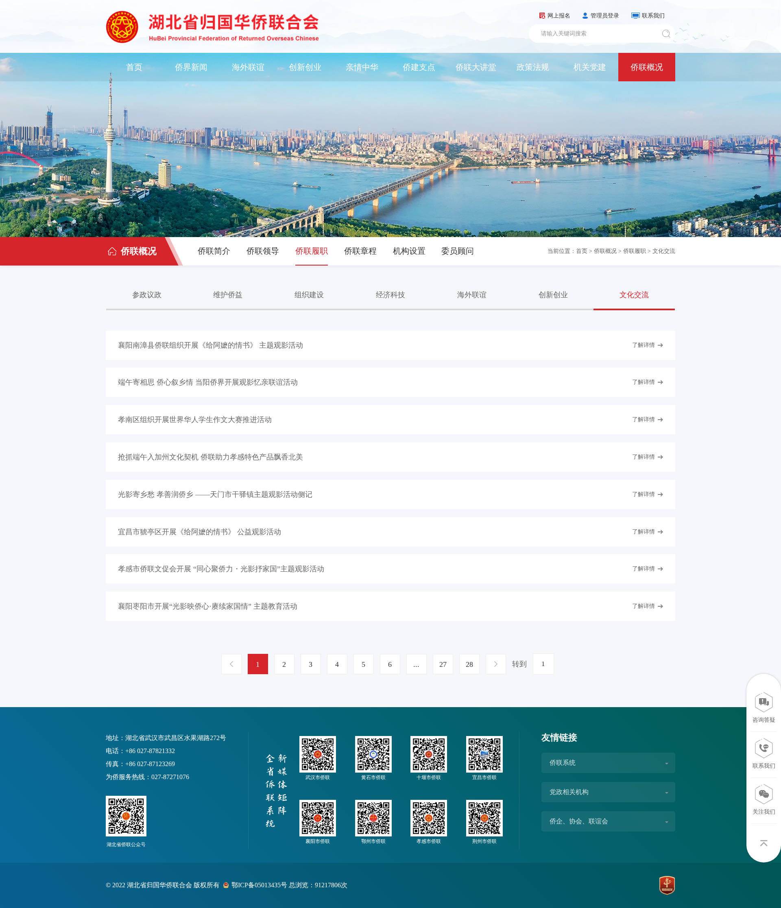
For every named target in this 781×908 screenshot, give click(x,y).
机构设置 (409, 250)
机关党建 (590, 67)
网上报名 (559, 16)
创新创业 (305, 67)
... (416, 664)
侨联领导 (263, 250)
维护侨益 (227, 295)
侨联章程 (360, 250)
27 (443, 664)
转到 (519, 664)
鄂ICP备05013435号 (259, 885)
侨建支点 (419, 67)
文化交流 (663, 251)
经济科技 (390, 295)
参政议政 (146, 295)
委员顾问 (457, 250)
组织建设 (309, 295)
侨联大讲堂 (476, 67)
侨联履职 (311, 250)
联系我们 (653, 16)
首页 (134, 67)
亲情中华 (362, 67)
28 (469, 664)
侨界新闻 (191, 67)
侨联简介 (214, 250)
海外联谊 (248, 67)
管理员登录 (605, 16)
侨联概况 (646, 67)
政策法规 (533, 67)
